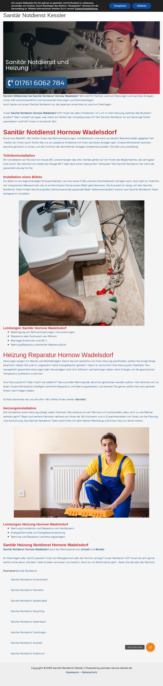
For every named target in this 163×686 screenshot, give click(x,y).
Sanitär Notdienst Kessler (34, 15)
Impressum (73, 672)
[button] (150, 647)
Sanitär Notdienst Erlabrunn (28, 653)
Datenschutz (89, 672)
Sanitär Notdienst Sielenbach (28, 622)
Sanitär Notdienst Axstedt (26, 643)
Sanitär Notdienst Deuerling (27, 611)
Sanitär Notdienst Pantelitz (27, 590)
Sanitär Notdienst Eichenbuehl (29, 580)
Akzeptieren (120, 5)
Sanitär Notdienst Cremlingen (28, 632)
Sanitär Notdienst (26, 571)
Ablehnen (141, 5)
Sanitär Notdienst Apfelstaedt (29, 601)
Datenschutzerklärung (86, 8)
